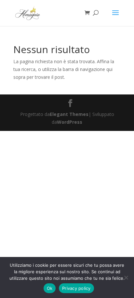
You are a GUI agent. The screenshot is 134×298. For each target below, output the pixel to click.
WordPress (69, 122)
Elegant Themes (69, 114)
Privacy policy (76, 288)
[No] (126, 277)
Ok (50, 288)
